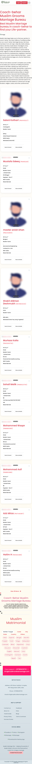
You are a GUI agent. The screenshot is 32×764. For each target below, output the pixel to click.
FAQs (17, 711)
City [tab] (26, 632)
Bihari (12, 644)
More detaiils (19, 147)
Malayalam (26, 641)
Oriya (28, 644)
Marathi (26, 638)
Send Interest (8, 147)
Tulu (19, 658)
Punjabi (4, 641)
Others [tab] (22, 634)
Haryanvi (7, 648)
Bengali (19, 638)
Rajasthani (20, 644)
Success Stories (8, 719)
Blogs (17, 714)
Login (18, 2)
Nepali (13, 658)
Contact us (7, 708)
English (9, 651)
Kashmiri (24, 648)
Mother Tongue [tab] (8, 632)
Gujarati (11, 638)
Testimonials (7, 714)
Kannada (5, 644)
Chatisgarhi (8, 655)
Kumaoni (18, 655)
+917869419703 (18, 691)
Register (24, 2)
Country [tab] (13, 634)
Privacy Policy (8, 716)
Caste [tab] (19, 632)
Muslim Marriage (18, 761)
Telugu (18, 641)
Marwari (16, 651)
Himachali (16, 648)
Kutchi (25, 655)
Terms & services (21, 716)
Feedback (19, 708)
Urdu (23, 651)
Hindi (4, 638)
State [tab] (5, 634)
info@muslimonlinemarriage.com (17, 694)
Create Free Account (16, 752)
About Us (6, 711)
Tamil (11, 641)
